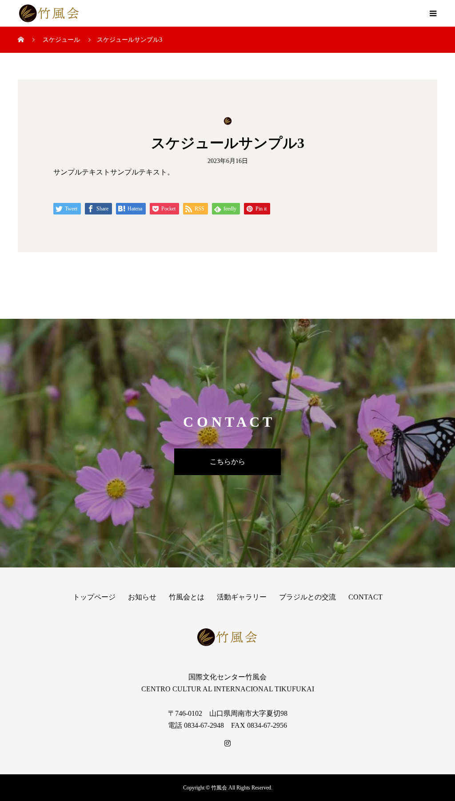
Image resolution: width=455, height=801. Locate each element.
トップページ (94, 597)
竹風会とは (186, 597)
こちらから (227, 461)
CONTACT (365, 597)
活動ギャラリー (242, 597)
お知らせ (142, 597)
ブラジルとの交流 (307, 597)
